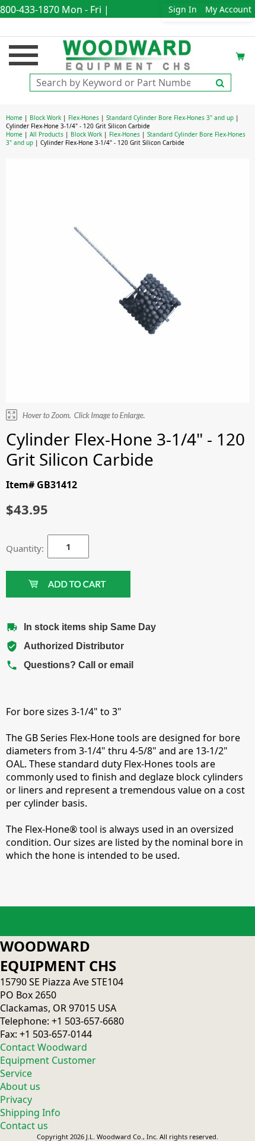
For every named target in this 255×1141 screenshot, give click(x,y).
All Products (46, 134)
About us (20, 1086)
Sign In (182, 9)
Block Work (45, 117)
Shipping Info (30, 1112)
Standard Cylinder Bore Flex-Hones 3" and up (170, 117)
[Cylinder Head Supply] (128, 54)
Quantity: (18, 548)
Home (14, 117)
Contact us (24, 1125)
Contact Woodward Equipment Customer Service (48, 1060)
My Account (228, 9)
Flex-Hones (83, 117)
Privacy (16, 1099)
